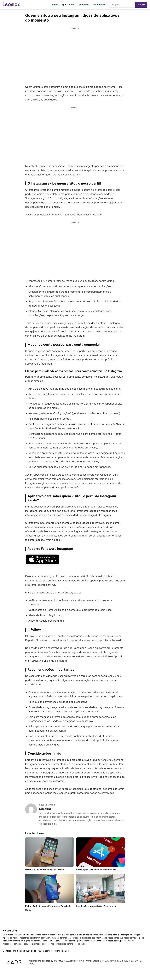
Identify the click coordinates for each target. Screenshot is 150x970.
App (64, 4)
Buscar (141, 4)
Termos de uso (61, 950)
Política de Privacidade (24, 950)
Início (55, 4)
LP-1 (71, 4)
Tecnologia (83, 4)
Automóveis (99, 4)
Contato (7, 950)
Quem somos (45, 950)
